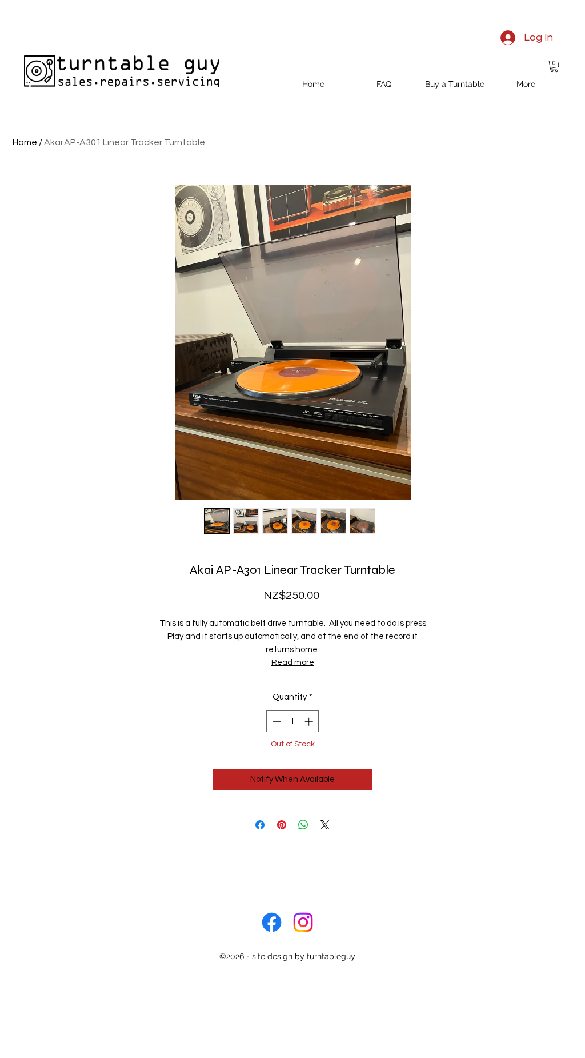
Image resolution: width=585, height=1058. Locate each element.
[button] (554, 66)
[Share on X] (325, 825)
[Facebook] (272, 922)
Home (25, 142)
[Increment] (310, 721)
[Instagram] (303, 922)
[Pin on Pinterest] (282, 825)
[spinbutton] (292, 721)
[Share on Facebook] (260, 825)
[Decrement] (275, 721)
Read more (292, 662)
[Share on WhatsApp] (303, 825)
